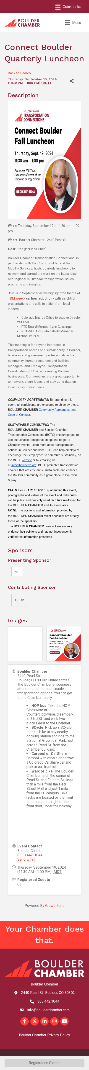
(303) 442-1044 (29, 855)
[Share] (71, 81)
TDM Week (16, 298)
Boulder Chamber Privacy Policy (44, 1035)
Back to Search (19, 73)
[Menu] (68, 7)
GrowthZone (55, 905)
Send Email (26, 859)
